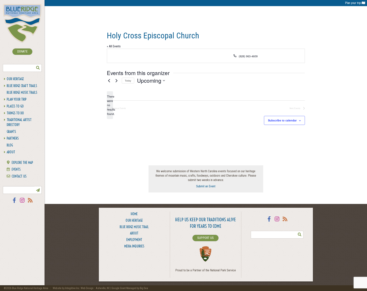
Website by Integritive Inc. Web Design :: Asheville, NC (81, 288)
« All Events (114, 46)
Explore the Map (22, 162)
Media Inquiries (134, 246)
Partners (13, 138)
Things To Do (15, 113)
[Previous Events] (109, 80)
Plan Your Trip (17, 99)
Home (134, 214)
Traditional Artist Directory (19, 122)
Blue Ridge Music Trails (22, 92)
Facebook (14, 202)
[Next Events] (116, 80)
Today (128, 80)
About (11, 152)
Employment (134, 240)
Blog (10, 145)
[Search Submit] (37, 68)
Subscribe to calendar (282, 120)
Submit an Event (205, 186)
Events (16, 169)
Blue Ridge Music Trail (134, 227)
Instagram (22, 202)
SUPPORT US (205, 238)
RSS (30, 202)
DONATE (22, 51)
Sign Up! (37, 190)
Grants (11, 131)
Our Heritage (15, 79)
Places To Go (15, 106)
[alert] (110, 105)
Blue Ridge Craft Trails (22, 86)
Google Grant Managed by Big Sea (130, 288)
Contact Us (19, 176)
